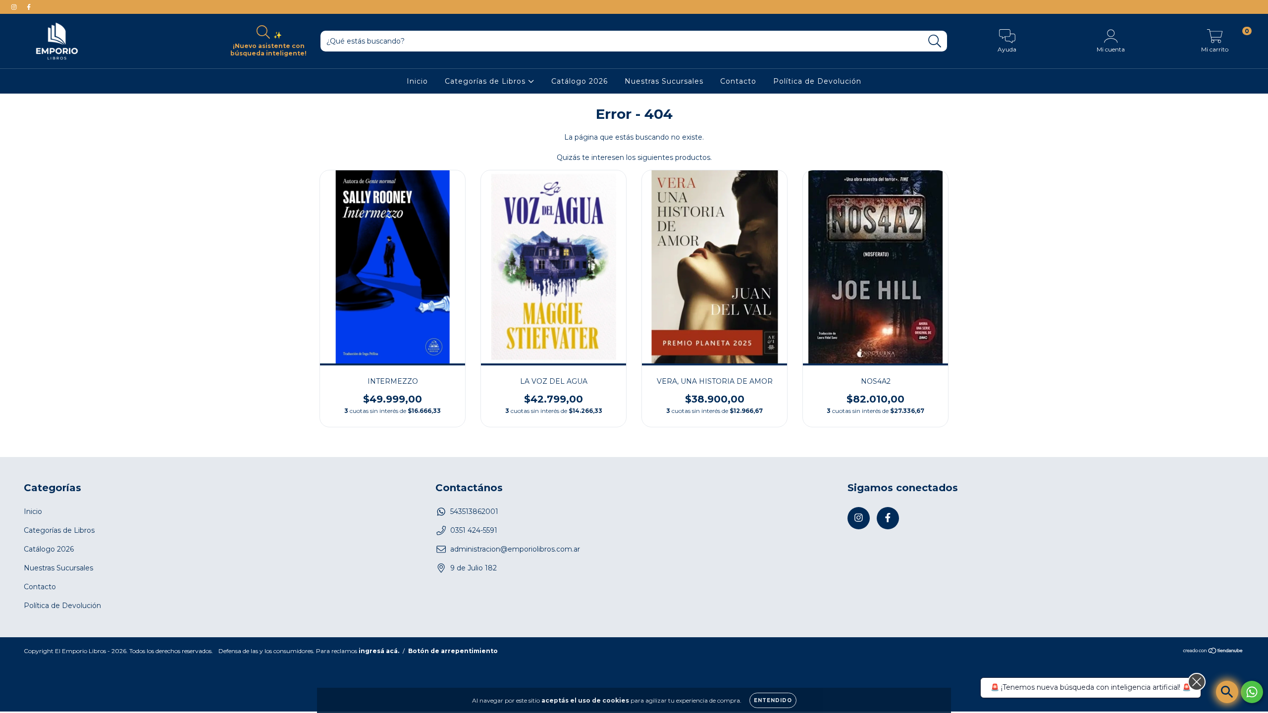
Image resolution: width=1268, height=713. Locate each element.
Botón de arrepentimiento (453, 651)
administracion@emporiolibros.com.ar (515, 549)
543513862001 (474, 511)
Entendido (773, 700)
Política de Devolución (817, 81)
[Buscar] (935, 41)
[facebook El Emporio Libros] (28, 6)
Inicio (417, 81)
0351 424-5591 (473, 530)
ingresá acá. (379, 651)
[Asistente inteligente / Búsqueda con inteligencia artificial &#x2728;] (1227, 692)
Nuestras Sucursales (664, 81)
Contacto (738, 81)
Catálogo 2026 (579, 81)
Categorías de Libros (486, 81)
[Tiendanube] (1213, 651)
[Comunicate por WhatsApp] (1252, 692)
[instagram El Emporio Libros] (14, 6)
